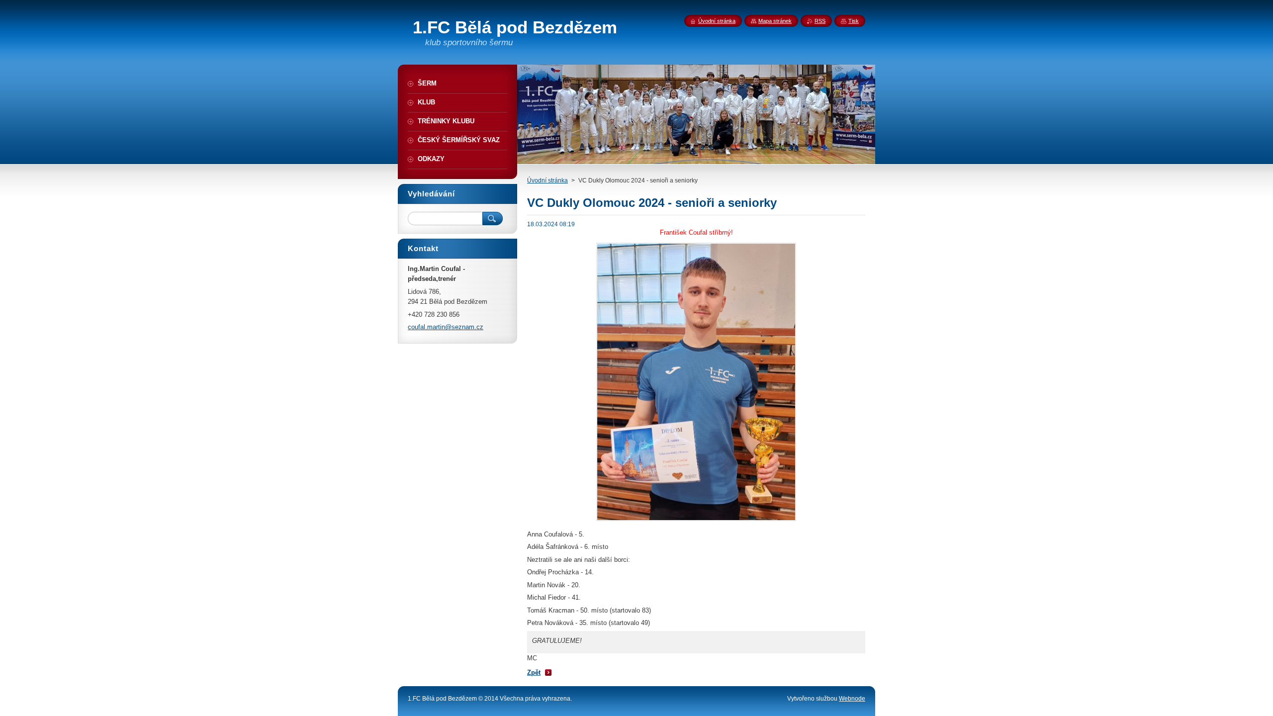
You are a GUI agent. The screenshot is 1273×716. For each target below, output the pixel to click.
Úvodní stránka (547, 180)
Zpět (534, 672)
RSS (820, 21)
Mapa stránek (775, 21)
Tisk (853, 21)
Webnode (852, 699)
